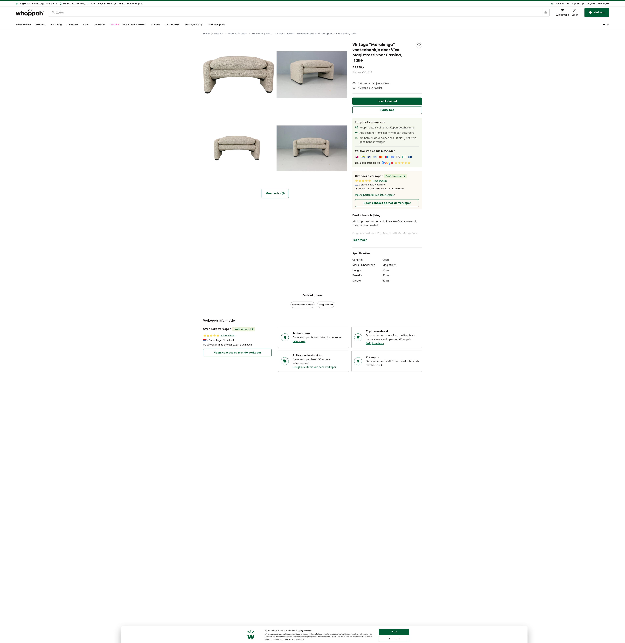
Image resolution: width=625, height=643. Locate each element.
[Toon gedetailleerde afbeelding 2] (312, 74)
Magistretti (326, 304)
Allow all (394, 632)
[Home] (30, 12)
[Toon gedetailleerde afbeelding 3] (238, 148)
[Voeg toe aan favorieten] (419, 45)
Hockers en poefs (261, 33)
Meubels (218, 33)
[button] (377, 3)
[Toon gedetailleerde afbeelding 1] (238, 74)
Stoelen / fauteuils (237, 33)
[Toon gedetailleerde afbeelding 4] (312, 148)
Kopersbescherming (402, 127)
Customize (393, 639)
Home (206, 33)
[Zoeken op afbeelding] (545, 12)
